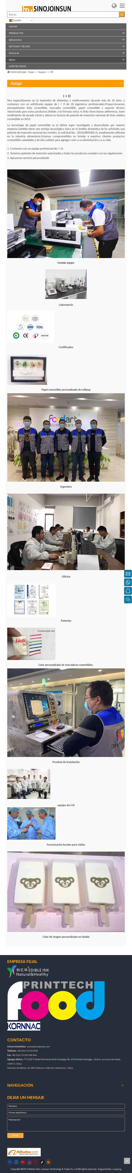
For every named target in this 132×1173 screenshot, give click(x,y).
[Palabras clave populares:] (122, 14)
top (127, 1161)
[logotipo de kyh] (36, 972)
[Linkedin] (16, 1162)
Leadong (117, 1169)
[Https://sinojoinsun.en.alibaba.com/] (24, 1152)
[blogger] (48, 1162)
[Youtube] (22, 1162)
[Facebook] (9, 1162)
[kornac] (23, 1026)
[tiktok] (42, 1162)
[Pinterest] (35, 1162)
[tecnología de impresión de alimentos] (56, 1000)
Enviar (15, 1135)
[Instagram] (29, 1162)
